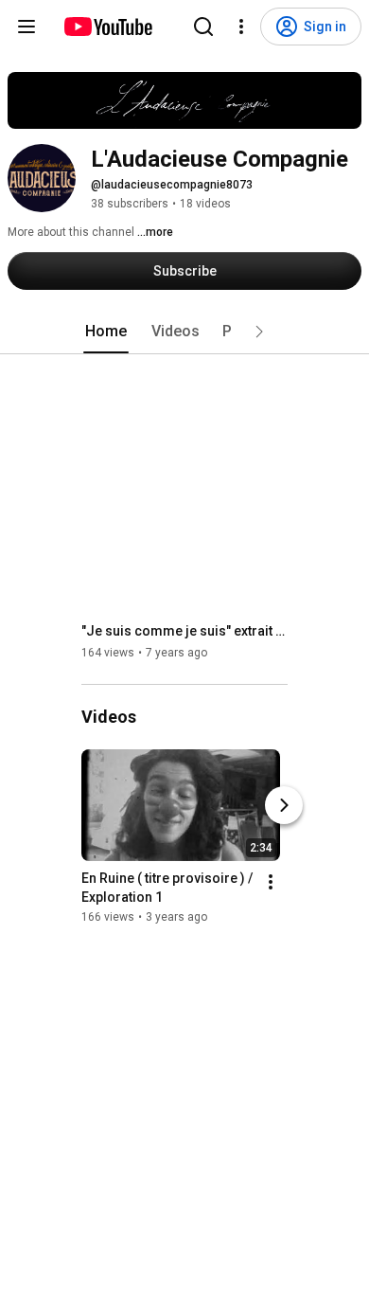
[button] (259, 331)
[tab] (106, 331)
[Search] (203, 26)
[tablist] (184, 331)
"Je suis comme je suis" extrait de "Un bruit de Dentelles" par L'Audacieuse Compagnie (185, 630)
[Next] (284, 805)
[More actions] (271, 882)
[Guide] (26, 26)
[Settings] (241, 26)
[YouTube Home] (107, 26)
